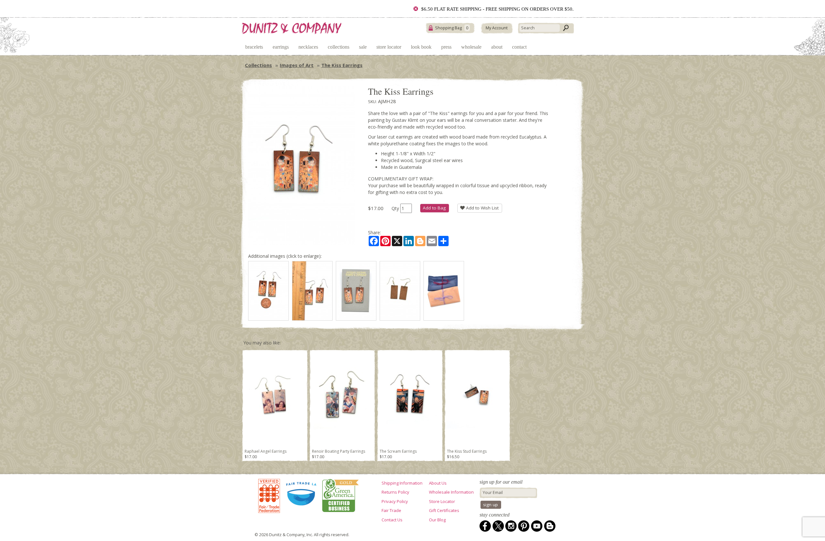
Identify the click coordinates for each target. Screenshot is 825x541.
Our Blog (437, 520)
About (496, 47)
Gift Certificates (444, 510)
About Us (438, 483)
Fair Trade (391, 510)
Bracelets (254, 47)
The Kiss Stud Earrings (467, 451)
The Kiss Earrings (342, 65)
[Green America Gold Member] (339, 496)
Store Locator (388, 47)
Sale (363, 47)
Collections (338, 47)
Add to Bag (434, 208)
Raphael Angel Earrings (265, 451)
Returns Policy (395, 492)
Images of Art (297, 65)
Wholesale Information (451, 492)
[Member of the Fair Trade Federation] (269, 496)
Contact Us (392, 520)
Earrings (281, 47)
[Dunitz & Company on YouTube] (537, 526)
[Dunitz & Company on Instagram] (511, 526)
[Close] (415, 8)
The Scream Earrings (398, 451)
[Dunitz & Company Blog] (550, 526)
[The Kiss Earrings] (268, 291)
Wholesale (471, 47)
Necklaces (308, 47)
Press (446, 47)
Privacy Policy (395, 501)
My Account (497, 28)
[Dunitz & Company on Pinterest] (524, 526)
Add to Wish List (482, 208)
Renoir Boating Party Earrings (338, 451)
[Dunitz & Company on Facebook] (485, 526)
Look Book (421, 47)
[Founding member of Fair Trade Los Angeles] (301, 496)
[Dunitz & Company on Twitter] (498, 526)
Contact (519, 47)
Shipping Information (402, 483)
